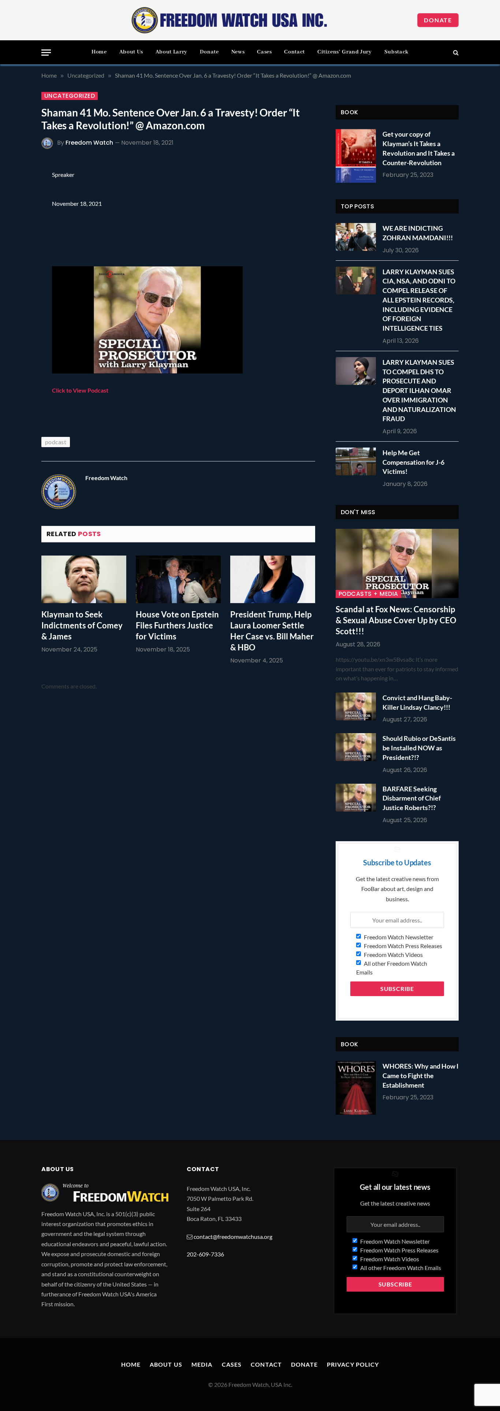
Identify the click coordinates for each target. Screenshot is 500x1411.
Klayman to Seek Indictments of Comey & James (82, 625)
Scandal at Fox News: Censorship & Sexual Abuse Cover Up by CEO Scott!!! (396, 620)
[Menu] (46, 52)
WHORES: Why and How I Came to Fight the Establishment (421, 1075)
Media (202, 1364)
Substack (396, 52)
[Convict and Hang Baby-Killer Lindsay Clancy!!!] (358, 706)
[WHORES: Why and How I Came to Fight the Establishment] (356, 1088)
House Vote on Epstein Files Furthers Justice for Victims (177, 625)
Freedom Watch (89, 142)
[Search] (455, 52)
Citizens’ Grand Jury (344, 52)
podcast (55, 441)
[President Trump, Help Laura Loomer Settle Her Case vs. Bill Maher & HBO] (272, 580)
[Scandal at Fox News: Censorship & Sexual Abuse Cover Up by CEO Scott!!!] (397, 563)
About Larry (171, 52)
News (238, 52)
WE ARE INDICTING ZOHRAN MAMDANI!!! (418, 233)
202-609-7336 (205, 1254)
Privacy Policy (353, 1364)
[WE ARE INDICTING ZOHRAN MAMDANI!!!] (358, 237)
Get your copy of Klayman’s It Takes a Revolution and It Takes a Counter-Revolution (419, 148)
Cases (264, 52)
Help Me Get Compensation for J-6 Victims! (413, 462)
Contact (294, 52)
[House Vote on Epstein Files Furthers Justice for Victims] (178, 580)
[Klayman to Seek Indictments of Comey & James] (83, 580)
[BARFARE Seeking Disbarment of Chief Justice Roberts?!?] (358, 798)
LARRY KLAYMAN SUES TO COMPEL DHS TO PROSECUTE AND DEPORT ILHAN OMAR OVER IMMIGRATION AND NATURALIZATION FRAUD (419, 390)
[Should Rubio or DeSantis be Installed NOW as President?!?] (358, 747)
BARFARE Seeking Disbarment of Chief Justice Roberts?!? (412, 798)
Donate (438, 19)
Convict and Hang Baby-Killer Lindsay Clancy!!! (417, 702)
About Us (131, 52)
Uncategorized (69, 96)
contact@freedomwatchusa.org (233, 1236)
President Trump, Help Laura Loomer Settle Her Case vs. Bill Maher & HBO (272, 630)
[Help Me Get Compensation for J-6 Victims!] (358, 461)
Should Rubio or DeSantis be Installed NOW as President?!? (419, 747)
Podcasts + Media (368, 594)
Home (99, 52)
